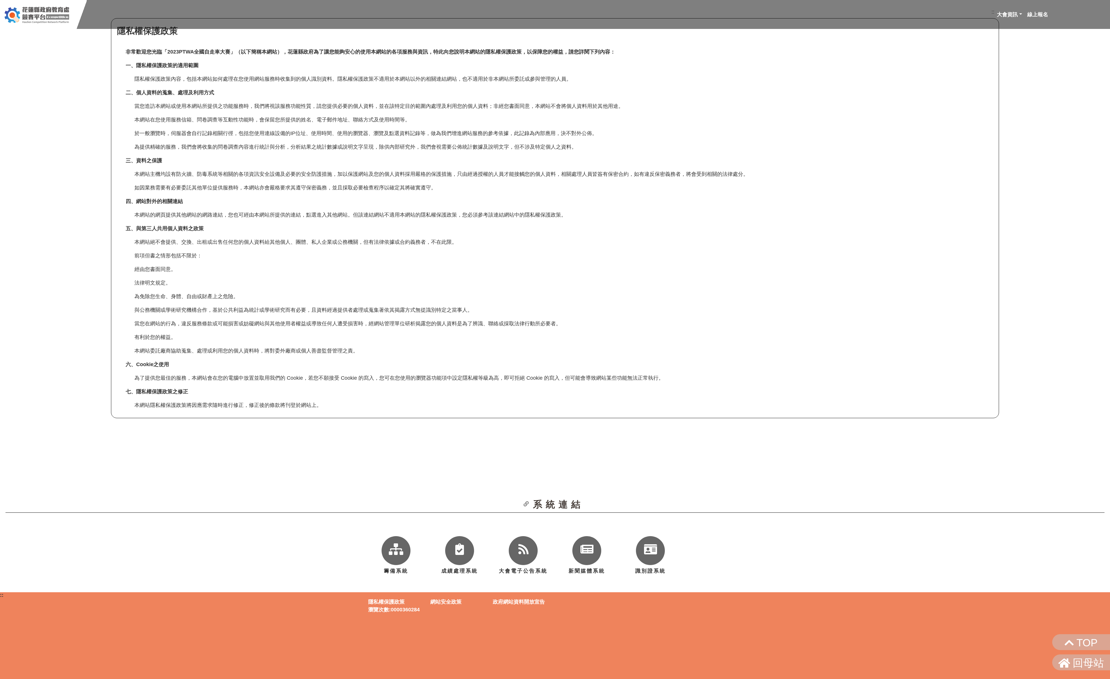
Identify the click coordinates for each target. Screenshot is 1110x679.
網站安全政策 (446, 602)
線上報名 (1037, 14)
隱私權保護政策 (386, 602)
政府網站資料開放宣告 (519, 602)
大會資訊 (1007, 14)
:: (992, 12)
